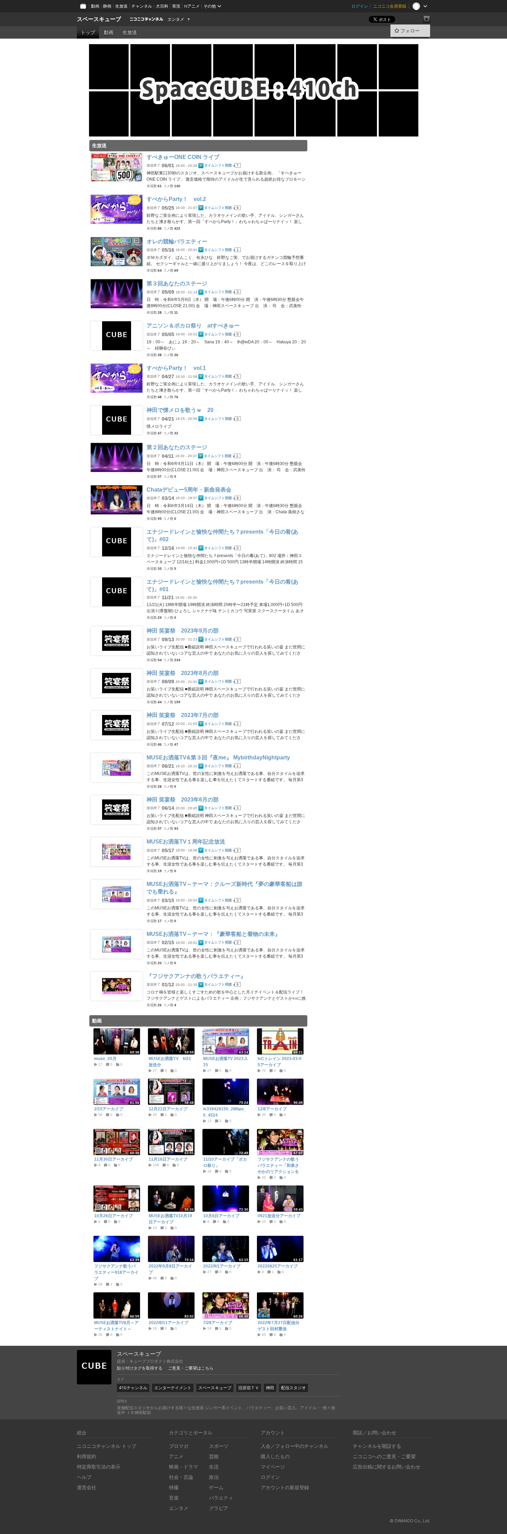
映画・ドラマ (183, 1467)
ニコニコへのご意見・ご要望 (384, 1456)
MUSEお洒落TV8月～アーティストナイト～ (116, 1325)
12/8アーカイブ (272, 1109)
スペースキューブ (99, 19)
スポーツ (218, 1446)
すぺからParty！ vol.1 (176, 368)
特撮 (174, 1487)
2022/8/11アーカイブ (168, 1322)
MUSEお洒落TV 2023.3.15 (225, 1061)
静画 (107, 6)
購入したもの (275, 1456)
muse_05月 (105, 1058)
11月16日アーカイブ (168, 1159)
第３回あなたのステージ (177, 283)
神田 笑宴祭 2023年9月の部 (183, 631)
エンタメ (176, 19)
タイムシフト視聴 (218, 165)
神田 (270, 1387)
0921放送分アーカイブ (279, 1215)
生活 (214, 1467)
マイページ (273, 1467)
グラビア (218, 1508)
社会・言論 (181, 1477)
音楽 (174, 1498)
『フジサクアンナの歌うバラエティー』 (196, 976)
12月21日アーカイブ (168, 1109)
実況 (176, 6)
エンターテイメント (172, 1387)
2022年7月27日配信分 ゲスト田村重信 (280, 1325)
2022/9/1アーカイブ (221, 1266)
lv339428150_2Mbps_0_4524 (224, 1112)
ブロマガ (178, 1446)
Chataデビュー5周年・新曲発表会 (189, 490)
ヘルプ (84, 1477)
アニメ (176, 1456)
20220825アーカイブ (278, 1266)
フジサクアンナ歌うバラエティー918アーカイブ (116, 1272)
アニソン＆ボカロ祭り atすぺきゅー (193, 326)
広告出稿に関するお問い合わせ (386, 1467)
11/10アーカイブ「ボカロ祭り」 (225, 1162)
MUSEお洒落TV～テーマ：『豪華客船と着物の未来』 (213, 934)
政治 (214, 1477)
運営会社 (86, 1487)
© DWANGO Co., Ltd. (410, 1520)
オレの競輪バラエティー (177, 241)
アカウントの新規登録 (285, 1487)
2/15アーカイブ (108, 1109)
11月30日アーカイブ (113, 1159)
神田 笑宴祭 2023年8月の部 (183, 673)
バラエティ (221, 1498)
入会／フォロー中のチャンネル (294, 1446)
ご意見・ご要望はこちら (190, 1368)
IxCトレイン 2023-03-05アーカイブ (279, 1061)
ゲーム (216, 1487)
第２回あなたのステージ (177, 447)
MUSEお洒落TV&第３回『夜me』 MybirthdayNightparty (218, 757)
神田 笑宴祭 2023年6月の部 (183, 800)
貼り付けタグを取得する (139, 1368)
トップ (88, 32)
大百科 (162, 6)
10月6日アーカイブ (221, 1215)
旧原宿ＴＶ (248, 1387)
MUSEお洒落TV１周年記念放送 (186, 842)
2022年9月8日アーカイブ (170, 1269)
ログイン (359, 6)
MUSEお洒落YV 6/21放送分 (170, 1061)
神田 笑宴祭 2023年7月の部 (183, 715)
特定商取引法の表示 (98, 1467)
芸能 (214, 1456)
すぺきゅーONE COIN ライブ (183, 157)
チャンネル (141, 6)
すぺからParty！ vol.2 (176, 199)
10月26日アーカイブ (113, 1215)
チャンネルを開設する (377, 1446)
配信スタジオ (293, 1387)
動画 (95, 6)
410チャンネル (133, 1387)
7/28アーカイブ (217, 1322)
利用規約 (86, 1456)
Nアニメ (192, 6)
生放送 (121, 6)
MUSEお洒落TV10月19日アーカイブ (170, 1218)
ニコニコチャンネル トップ (106, 1446)
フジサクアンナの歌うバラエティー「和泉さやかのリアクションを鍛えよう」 (278, 1168)
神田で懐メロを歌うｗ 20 (180, 410)
